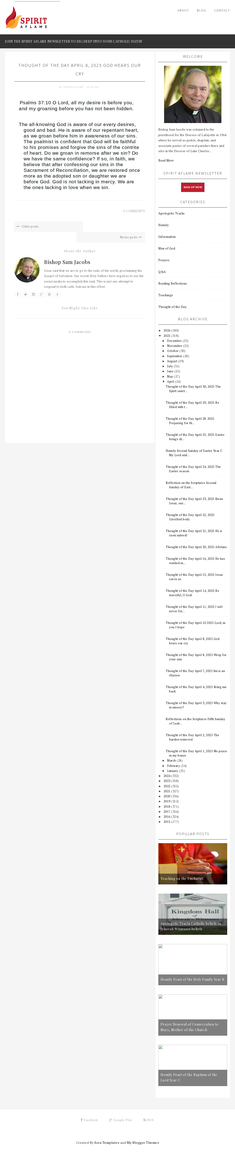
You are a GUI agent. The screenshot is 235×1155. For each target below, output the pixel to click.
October (173, 351)
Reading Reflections (172, 283)
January (173, 771)
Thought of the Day (172, 307)
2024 (167, 776)
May (170, 376)
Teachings (165, 295)
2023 (167, 781)
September (175, 356)
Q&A (162, 272)
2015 (167, 822)
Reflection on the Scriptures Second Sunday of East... (191, 485)
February (174, 766)
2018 (167, 806)
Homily (163, 225)
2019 (167, 801)
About (183, 10)
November (175, 346)
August (172, 361)
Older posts (30, 226)
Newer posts (129, 237)
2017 (167, 811)
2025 (167, 336)
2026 (167, 330)
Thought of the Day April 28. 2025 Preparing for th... (190, 421)
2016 (167, 817)
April (171, 381)
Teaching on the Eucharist (182, 878)
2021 (167, 791)
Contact (222, 10)
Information (167, 237)
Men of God (166, 248)
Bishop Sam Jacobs (67, 261)
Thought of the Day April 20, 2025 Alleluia (196, 547)
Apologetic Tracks (171, 213)
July (170, 366)
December (175, 341)
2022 (167, 786)
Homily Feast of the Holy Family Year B (192, 979)
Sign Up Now (193, 187)
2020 (167, 796)
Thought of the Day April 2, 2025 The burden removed (192, 737)
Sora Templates (106, 1142)
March (172, 760)
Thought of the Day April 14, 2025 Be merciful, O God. (192, 593)
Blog (201, 10)
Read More (166, 160)
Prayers (164, 260)
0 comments (134, 211)
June (170, 371)
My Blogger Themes (143, 1142)
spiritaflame (74, 87)
